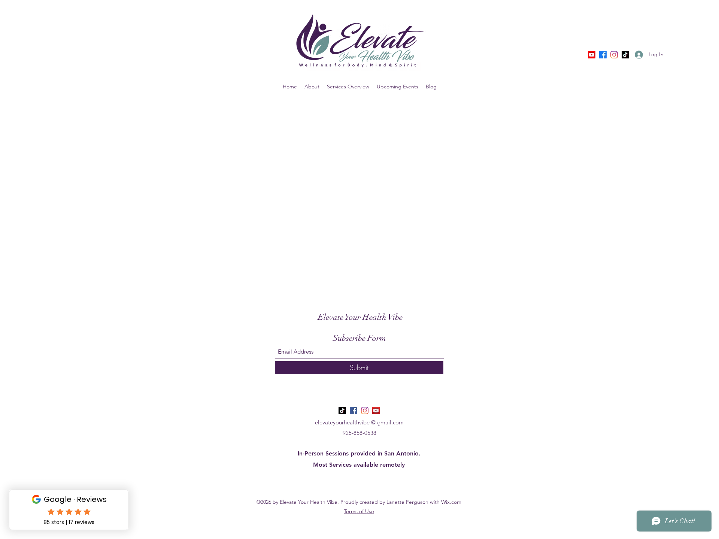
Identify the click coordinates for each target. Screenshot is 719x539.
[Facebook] (603, 54)
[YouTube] (376, 410)
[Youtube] (591, 54)
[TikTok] (625, 54)
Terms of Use (359, 511)
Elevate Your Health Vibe (360, 317)
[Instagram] (614, 54)
